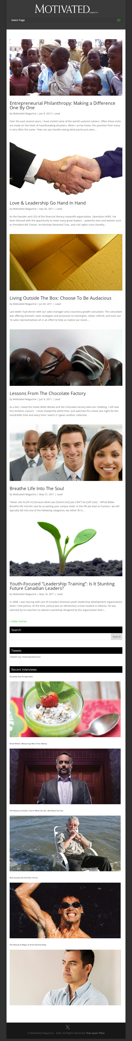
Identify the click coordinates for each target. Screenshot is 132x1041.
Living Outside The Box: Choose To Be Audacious (60, 298)
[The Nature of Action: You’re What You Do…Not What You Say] (65, 843)
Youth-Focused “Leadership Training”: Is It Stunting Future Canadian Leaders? (62, 586)
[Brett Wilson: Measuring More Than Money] (65, 776)
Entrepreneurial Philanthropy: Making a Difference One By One (62, 105)
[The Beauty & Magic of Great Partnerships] (65, 977)
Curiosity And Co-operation (21, 676)
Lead (57, 113)
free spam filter (95, 1033)
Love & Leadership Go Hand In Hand (48, 203)
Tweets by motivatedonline (25, 656)
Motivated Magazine (24, 113)
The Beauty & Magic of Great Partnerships (28, 944)
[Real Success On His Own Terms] (65, 910)
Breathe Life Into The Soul (37, 488)
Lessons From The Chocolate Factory (48, 393)
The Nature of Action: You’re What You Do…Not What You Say (36, 810)
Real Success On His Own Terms (24, 877)
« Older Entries (18, 621)
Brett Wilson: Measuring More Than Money (28, 743)
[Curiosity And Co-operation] (65, 709)
